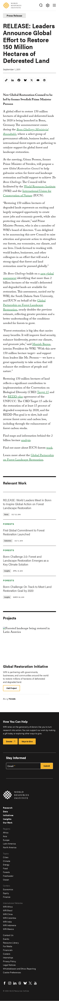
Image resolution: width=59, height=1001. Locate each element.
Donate (9, 741)
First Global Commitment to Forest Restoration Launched (23, 532)
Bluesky (25, 983)
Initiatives (8, 815)
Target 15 (43, 392)
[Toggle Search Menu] (40, 5)
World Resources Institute (40, 186)
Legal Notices (9, 964)
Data (5, 811)
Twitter (30, 983)
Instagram (9, 983)
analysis (26, 440)
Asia (5, 836)
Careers (6, 953)
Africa (5, 832)
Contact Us (8, 935)
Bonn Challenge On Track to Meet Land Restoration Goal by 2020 (27, 588)
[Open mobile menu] (54, 5)
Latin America (9, 843)
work (49, 448)
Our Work (7, 822)
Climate (6, 860)
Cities (5, 857)
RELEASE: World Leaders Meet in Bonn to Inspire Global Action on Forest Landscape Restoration (27, 504)
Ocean (6, 879)
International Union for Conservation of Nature (27, 193)
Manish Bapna (41, 344)
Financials (7, 949)
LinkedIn (14, 983)
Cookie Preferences (12, 972)
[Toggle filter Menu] (47, 5)
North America (9, 847)
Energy (6, 864)
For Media (7, 946)
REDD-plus (15, 397)
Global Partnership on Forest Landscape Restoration (24, 305)
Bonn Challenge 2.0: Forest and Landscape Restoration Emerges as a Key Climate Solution (26, 560)
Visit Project (11, 688)
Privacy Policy (9, 961)
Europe (6, 839)
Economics (8, 889)
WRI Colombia (9, 917)
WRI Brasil (7, 910)
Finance (6, 896)
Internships (8, 957)
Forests (8, 523)
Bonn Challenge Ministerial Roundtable (25, 132)
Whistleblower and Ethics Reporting (19, 968)
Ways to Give (27, 741)
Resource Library (11, 942)
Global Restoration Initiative (25, 666)
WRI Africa (8, 906)
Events (6, 938)
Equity (6, 893)
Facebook (4, 983)
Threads (19, 983)
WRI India (7, 921)
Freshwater (8, 875)
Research (7, 807)
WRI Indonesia (9, 925)
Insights (7, 818)
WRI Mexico (8, 928)
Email (11, 766)
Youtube (35, 983)
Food (5, 868)
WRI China (8, 914)
